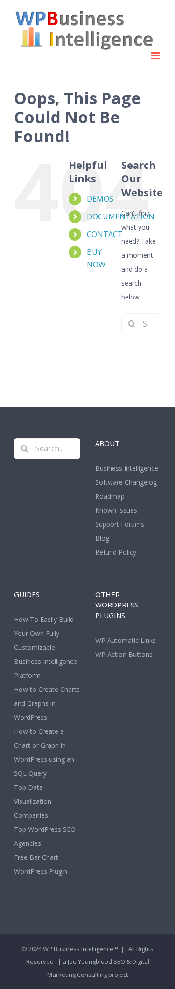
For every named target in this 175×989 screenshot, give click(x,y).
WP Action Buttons (124, 654)
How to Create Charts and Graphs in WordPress (47, 703)
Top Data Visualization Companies (32, 801)
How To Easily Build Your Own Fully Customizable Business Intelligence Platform (45, 647)
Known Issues (116, 510)
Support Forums (119, 524)
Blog (102, 538)
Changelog (141, 482)
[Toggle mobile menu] (156, 56)
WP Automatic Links (125, 640)
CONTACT (105, 234)
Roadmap (110, 496)
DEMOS (100, 199)
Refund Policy (115, 552)
